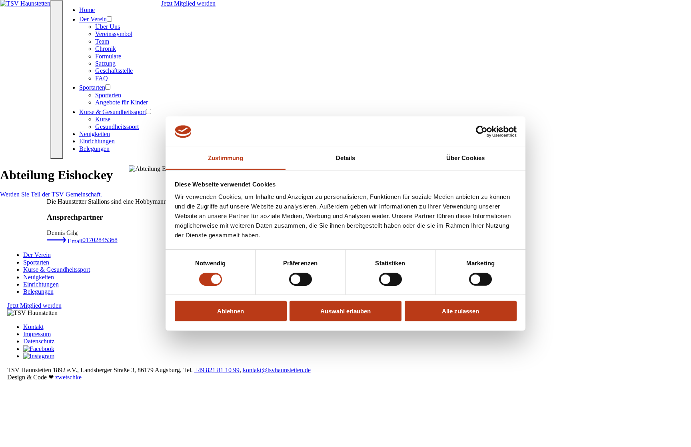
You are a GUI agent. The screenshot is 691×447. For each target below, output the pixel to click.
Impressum (37, 334)
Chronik (105, 48)
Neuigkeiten (94, 133)
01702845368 (100, 240)
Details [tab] (345, 157)
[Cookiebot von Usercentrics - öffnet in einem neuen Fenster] (482, 132)
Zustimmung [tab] (226, 157)
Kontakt (33, 326)
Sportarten (92, 87)
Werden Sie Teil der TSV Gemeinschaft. (51, 194)
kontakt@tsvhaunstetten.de (277, 370)
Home (87, 9)
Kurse (102, 119)
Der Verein (93, 19)
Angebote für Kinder (121, 102)
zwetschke (68, 377)
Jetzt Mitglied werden (188, 3)
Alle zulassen (460, 311)
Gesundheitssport (117, 126)
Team (102, 41)
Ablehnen (230, 311)
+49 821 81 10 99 (217, 370)
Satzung (105, 63)
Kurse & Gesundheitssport (112, 111)
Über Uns (107, 26)
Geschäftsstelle (114, 70)
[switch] (300, 279)
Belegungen (94, 148)
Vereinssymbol (113, 33)
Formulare (108, 56)
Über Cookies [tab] (465, 157)
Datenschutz (38, 341)
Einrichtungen (97, 141)
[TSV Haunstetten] (25, 3)
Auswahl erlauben (345, 311)
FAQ (101, 78)
